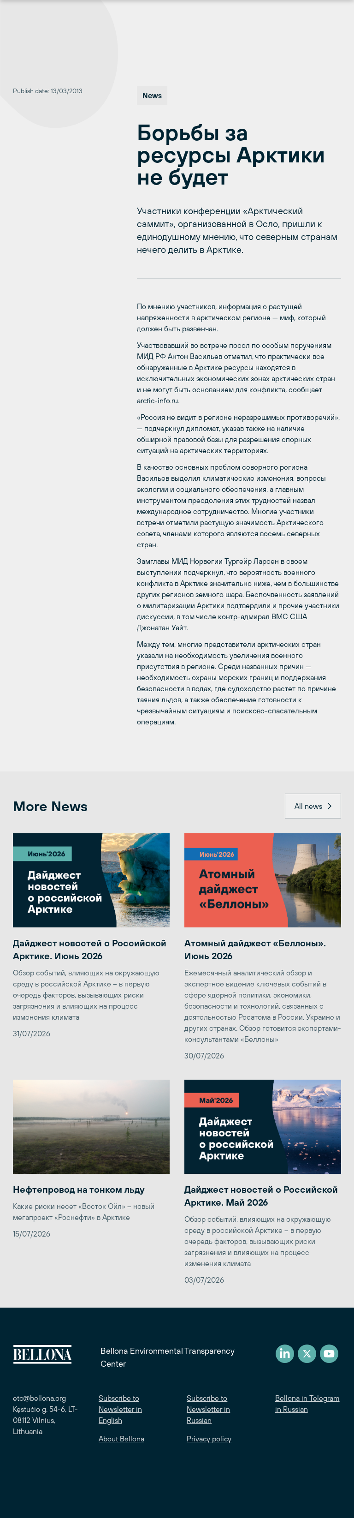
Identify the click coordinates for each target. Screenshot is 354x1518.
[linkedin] (285, 1354)
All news (308, 806)
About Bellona (121, 1438)
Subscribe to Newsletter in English (120, 1409)
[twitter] (307, 1354)
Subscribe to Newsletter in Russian (208, 1409)
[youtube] (329, 1354)
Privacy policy (209, 1438)
